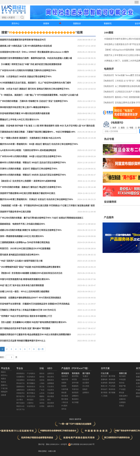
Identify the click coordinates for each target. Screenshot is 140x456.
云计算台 (19, 400)
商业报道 (50, 396)
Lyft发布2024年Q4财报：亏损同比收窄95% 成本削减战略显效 (28, 150)
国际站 (41, 374)
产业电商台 (31, 374)
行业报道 (50, 393)
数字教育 (104, 393)
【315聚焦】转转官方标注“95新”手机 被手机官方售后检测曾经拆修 (31, 64)
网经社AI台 (20, 406)
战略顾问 (75, 396)
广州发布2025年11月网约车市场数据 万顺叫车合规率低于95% (28, 70)
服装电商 (112, 383)
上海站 (41, 383)
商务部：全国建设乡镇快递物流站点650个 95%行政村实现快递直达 (30, 297)
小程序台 (30, 403)
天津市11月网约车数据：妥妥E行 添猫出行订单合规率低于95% (28, 168)
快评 (114, 128)
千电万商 (4, 389)
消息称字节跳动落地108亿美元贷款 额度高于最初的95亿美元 (27, 193)
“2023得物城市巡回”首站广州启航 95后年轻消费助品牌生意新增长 (30, 267)
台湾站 (41, 406)
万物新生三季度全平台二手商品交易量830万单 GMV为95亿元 (28, 310)
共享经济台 (20, 393)
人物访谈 (64, 402)
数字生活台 (31, 396)
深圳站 (41, 403)
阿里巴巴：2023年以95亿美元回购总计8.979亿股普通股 (25, 248)
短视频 (63, 386)
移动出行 (104, 389)
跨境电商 (112, 380)
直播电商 (104, 380)
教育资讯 (50, 380)
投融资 (84, 389)
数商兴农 (104, 386)
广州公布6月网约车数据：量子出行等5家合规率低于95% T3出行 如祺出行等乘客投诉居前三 (41, 218)
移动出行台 (20, 383)
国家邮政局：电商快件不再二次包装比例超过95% (22, 224)
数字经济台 (20, 396)
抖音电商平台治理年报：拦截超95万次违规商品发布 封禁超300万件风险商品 (35, 304)
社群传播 (64, 389)
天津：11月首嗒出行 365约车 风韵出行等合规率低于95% (26, 76)
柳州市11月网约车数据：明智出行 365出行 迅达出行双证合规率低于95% (33, 162)
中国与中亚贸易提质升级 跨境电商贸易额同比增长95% (25, 279)
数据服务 (75, 386)
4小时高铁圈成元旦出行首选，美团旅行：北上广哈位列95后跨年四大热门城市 (35, 82)
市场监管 (122, 380)
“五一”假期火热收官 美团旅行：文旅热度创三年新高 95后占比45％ (30, 138)
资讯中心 (15, 23)
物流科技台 (31, 387)
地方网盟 (75, 402)
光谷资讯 (50, 390)
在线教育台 (20, 377)
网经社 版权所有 (75, 419)
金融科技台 (20, 390)
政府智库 (75, 393)
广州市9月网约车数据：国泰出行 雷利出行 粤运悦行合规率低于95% (31, 187)
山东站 (41, 393)
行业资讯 (50, 387)
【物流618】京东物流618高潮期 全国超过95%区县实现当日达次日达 (31, 273)
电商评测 (64, 380)
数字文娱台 (20, 403)
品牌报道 (50, 383)
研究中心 (4, 375)
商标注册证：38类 (45, 451)
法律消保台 (31, 390)
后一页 (41, 349)
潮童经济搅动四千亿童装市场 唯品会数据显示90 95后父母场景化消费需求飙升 (35, 334)
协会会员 (85, 380)
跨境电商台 (20, 374)
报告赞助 (75, 376)
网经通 (63, 393)
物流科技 (112, 389)
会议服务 (85, 383)
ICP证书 (64, 444)
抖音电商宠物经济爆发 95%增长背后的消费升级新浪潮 (25, 113)
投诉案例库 (110, 201)
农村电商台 (31, 380)
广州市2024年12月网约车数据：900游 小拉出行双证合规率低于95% (31, 156)
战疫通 (3, 395)
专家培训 (75, 389)
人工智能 (104, 396)
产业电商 (112, 386)
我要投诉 (77, 23)
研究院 (74, 380)
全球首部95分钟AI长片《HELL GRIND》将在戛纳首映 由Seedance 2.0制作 (34, 52)
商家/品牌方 (123, 396)
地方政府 (122, 376)
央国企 (121, 406)
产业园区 (122, 389)
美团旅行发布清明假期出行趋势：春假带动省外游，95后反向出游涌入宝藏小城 (36, 58)
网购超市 (4, 392)
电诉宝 (3, 382)
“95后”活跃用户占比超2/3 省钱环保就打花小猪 (21, 261)
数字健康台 (31, 383)
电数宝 (3, 379)
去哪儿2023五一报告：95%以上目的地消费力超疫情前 (24, 291)
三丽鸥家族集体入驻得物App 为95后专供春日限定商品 (25, 242)
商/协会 (121, 383)
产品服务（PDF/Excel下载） (75, 368)
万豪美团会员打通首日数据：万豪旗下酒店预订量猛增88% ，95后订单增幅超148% (37, 132)
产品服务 (109, 217)
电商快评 (109, 69)
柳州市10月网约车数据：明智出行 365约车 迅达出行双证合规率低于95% (33, 175)
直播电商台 (20, 387)
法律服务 (122, 402)
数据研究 (108, 23)
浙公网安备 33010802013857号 (82, 444)
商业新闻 (50, 403)
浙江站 (41, 387)
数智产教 (122, 386)
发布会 (63, 409)
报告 (123, 128)
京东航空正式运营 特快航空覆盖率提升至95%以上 (23, 340)
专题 (131, 128)
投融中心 (4, 385)
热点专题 (109, 139)
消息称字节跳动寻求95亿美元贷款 (15, 211)
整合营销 (64, 399)
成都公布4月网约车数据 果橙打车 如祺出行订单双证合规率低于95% (31, 230)
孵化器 (121, 393)
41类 (54, 451)
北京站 (41, 380)
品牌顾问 (85, 393)
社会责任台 (31, 406)
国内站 (41, 377)
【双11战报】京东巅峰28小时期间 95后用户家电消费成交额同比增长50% (33, 322)
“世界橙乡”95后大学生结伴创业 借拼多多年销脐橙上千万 (26, 316)
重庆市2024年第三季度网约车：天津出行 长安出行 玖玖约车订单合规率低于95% (36, 199)
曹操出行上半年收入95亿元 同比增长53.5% (19, 119)
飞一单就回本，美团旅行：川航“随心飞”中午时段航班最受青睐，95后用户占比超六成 (39, 95)
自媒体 (63, 383)
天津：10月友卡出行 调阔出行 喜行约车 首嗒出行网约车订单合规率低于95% (34, 89)
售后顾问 (75, 399)
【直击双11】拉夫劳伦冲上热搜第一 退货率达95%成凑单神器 (28, 181)
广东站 (41, 390)
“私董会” (85, 376)
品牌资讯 (50, 374)
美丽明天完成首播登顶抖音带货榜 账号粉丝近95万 (23, 39)
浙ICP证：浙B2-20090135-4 (48, 444)
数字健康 (112, 393)
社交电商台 (31, 377)
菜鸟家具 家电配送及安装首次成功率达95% (19, 254)
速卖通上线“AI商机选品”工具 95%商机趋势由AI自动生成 (26, 46)
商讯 (49, 400)
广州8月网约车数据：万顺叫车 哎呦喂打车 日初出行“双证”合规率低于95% (34, 101)
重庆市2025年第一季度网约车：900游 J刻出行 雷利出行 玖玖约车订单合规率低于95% (39, 144)
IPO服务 (64, 406)
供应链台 (30, 400)
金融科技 (122, 399)
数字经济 (104, 376)
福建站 (41, 396)
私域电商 (104, 383)
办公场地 (85, 386)
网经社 (3, 372)
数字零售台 (31, 393)
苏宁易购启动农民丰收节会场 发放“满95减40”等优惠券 (25, 328)
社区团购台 (20, 380)
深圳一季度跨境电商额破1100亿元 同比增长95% (22, 236)
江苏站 (41, 400)
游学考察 (75, 383)
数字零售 (112, 376)
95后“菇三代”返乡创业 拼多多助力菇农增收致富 (22, 285)
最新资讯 (50, 406)
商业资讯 (50, 377)
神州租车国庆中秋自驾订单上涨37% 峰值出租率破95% (24, 107)
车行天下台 (20, 410)
